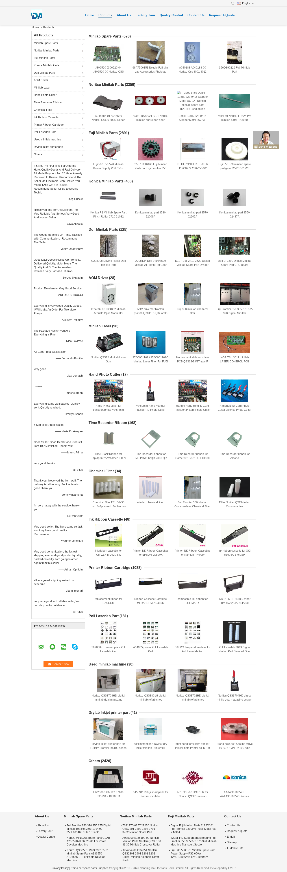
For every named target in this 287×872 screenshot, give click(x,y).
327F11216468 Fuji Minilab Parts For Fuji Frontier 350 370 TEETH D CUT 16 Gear (150, 168)
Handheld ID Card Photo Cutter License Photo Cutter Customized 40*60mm (234, 409)
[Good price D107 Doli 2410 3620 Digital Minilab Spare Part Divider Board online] (192, 246)
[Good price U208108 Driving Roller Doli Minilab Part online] (108, 246)
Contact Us (195, 15)
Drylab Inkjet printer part (48, 147)
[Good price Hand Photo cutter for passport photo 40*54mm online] (108, 390)
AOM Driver (41, 80)
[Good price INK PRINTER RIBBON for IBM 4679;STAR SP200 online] (234, 584)
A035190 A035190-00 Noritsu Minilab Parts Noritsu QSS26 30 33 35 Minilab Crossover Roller (141, 841)
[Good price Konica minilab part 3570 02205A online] (192, 197)
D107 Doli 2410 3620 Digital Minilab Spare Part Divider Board (192, 265)
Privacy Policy (60, 868)
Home (89, 15)
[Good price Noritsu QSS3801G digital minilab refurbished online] (150, 680)
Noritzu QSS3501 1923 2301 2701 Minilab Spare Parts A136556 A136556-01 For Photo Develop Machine (88, 855)
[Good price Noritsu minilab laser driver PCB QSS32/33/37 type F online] (192, 342)
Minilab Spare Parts (46, 43)
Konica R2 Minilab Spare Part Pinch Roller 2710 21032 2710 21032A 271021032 (108, 216)
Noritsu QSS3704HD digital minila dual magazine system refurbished (234, 699)
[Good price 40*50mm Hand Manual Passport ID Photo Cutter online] (150, 390)
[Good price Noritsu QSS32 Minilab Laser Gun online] (108, 342)
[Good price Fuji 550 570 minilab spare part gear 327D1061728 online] (234, 149)
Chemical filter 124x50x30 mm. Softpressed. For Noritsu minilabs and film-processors (108, 506)
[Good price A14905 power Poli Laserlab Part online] (150, 632)
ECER (232, 868)
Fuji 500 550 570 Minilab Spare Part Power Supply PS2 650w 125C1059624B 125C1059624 (193, 854)
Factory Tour (145, 15)
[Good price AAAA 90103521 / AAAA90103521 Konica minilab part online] (234, 777)
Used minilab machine (47, 139)
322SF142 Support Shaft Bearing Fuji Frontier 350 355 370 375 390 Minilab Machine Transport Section (194, 841)
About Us (124, 15)
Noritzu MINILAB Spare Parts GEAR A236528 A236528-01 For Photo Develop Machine (88, 841)
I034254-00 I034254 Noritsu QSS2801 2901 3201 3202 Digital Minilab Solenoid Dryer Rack (140, 855)
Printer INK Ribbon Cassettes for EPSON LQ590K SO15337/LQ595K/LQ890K (150, 554)
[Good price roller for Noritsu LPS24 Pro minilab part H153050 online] (234, 101)
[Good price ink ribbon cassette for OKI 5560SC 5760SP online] (234, 535)
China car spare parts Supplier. (90, 868)
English (246, 3)
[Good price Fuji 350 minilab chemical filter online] (192, 294)
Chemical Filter (43, 109)
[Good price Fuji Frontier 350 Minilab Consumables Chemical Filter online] (192, 487)
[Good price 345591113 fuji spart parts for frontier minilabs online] (150, 777)
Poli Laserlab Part (45, 132)
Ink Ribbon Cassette (46, 117)
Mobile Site (236, 848)
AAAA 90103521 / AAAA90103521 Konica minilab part (234, 796)
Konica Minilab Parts (46, 65)
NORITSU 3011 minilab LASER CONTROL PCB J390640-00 (234, 361)
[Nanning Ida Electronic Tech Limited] (234, 3)
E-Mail (231, 836)
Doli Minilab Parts (44, 72)
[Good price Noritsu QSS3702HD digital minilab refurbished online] (192, 680)
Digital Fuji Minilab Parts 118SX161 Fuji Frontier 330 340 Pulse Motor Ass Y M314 (193, 829)
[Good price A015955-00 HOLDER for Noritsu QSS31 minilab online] (192, 777)
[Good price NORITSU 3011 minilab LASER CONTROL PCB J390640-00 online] (234, 342)
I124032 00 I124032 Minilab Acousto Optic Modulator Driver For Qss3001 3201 (108, 313)
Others (38, 154)
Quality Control (171, 15)
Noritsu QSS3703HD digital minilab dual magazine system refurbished (108, 699)
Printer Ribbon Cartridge (49, 124)
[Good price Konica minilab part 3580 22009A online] (150, 197)
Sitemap (232, 842)
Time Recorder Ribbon (48, 102)
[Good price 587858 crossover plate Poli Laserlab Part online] (108, 632)
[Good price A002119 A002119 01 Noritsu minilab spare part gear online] (150, 101)
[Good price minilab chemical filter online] (150, 487)
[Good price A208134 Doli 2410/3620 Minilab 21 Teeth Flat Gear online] (150, 246)
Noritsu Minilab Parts (46, 50)
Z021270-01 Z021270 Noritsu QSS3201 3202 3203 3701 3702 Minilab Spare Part (140, 829)
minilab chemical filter (150, 502)
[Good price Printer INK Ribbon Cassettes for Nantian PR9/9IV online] (192, 535)
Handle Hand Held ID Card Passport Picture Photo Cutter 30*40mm (193, 409)
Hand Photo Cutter (45, 95)
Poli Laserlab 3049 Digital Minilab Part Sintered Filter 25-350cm (234, 651)
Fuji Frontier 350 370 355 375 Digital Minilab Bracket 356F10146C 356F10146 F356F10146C (89, 829)
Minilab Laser (42, 87)
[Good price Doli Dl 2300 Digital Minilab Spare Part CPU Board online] (234, 246)
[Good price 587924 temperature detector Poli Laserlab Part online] (192, 632)
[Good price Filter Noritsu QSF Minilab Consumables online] (234, 487)
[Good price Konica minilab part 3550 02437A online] (234, 197)
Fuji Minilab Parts (44, 58)
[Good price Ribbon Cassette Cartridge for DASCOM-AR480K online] (150, 584)
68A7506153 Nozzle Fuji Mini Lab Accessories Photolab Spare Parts (151, 71)
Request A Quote (222, 15)
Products (105, 15)
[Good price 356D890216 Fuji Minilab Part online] (234, 52)
